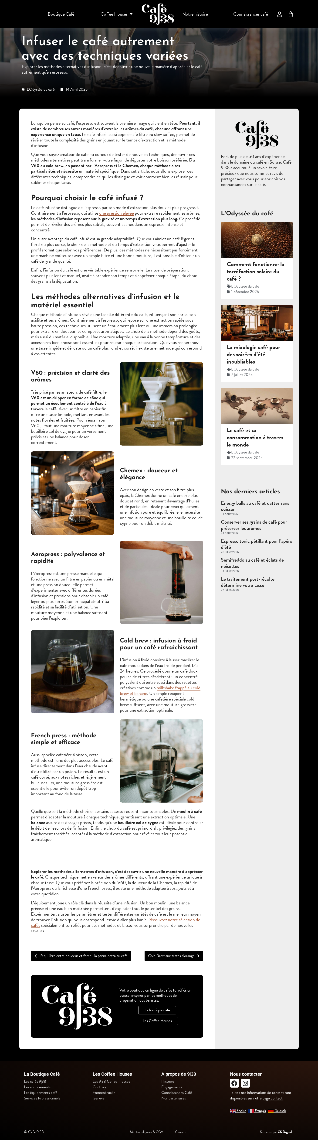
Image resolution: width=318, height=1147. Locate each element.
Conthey (99, 1087)
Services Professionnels (42, 1098)
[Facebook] (234, 1083)
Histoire (167, 1081)
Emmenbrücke (104, 1092)
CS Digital (285, 1131)
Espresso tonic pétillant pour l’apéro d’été (256, 544)
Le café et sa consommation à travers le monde (255, 437)
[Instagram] (245, 1083)
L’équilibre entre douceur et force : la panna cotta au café (84, 956)
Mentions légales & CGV (146, 1131)
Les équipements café (40, 1092)
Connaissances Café (176, 1092)
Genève (99, 1098)
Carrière (180, 1131)
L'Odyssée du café (41, 89)
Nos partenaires (173, 1098)
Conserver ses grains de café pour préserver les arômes (254, 525)
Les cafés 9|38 (35, 1081)
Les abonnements (37, 1087)
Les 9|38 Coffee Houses (111, 1081)
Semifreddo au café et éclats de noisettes (252, 563)
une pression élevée (116, 212)
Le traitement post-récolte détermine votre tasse (247, 582)
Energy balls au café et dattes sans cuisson (255, 506)
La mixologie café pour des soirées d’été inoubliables (253, 354)
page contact (273, 1098)
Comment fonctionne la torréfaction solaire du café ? (255, 271)
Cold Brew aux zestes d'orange (171, 956)
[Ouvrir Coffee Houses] (131, 14)
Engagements (171, 1087)
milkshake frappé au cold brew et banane (160, 690)
